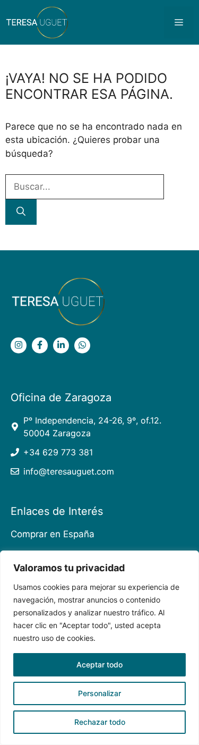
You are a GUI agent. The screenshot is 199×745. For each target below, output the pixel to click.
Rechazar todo (99, 721)
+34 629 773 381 (58, 452)
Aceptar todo (99, 664)
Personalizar (99, 693)
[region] (99, 648)
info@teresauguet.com (68, 471)
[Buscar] (21, 212)
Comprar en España (52, 534)
